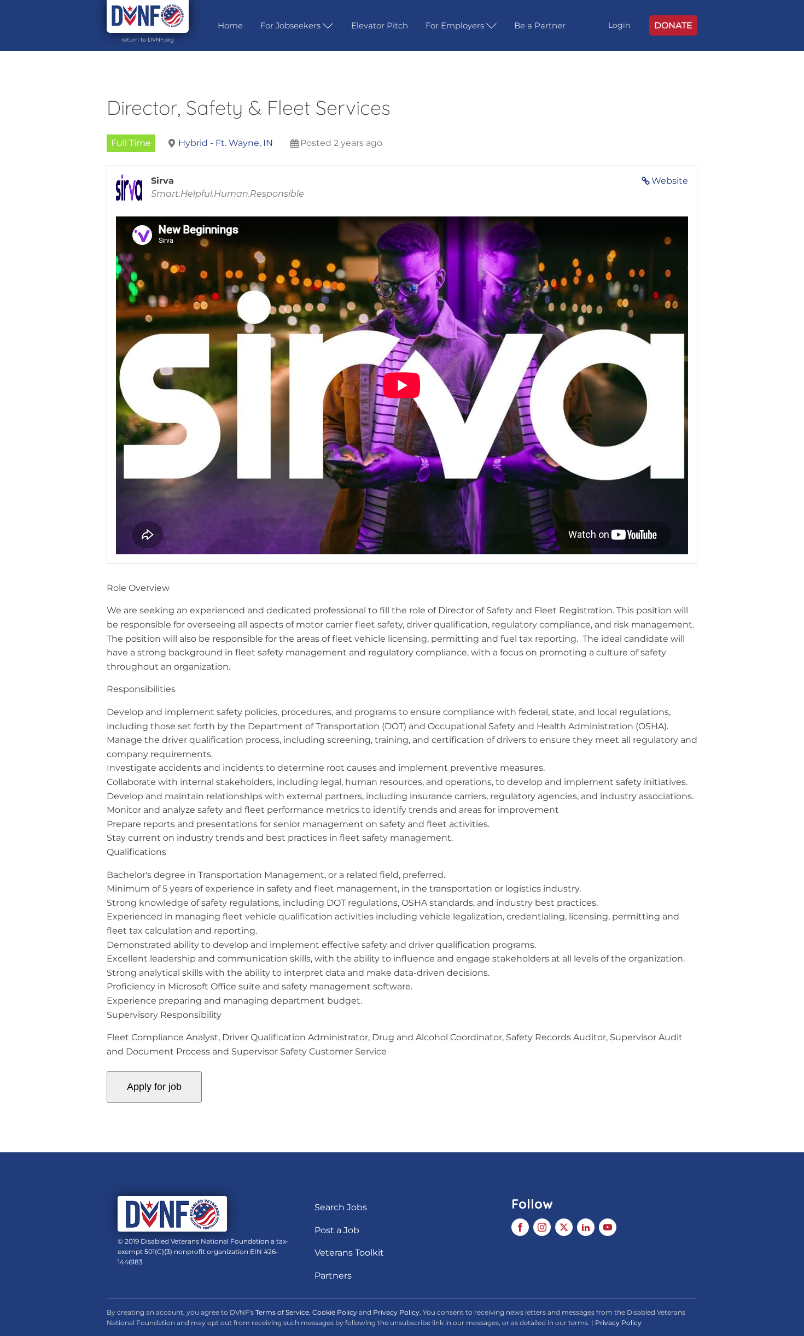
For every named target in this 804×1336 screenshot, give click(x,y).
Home (230, 25)
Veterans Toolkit (349, 1252)
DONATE (673, 25)
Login (619, 25)
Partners (333, 1275)
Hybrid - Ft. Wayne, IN (225, 143)
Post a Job (336, 1230)
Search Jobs (340, 1207)
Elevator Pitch (379, 25)
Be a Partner (540, 25)
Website (669, 180)
